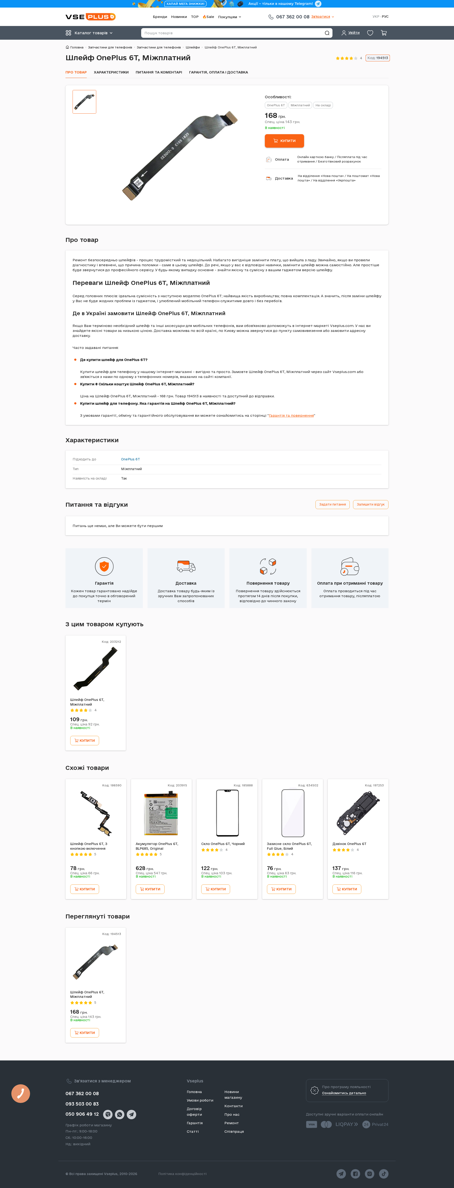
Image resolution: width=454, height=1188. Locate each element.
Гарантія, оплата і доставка (218, 72)
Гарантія (104, 583)
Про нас (232, 1114)
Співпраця (234, 1131)
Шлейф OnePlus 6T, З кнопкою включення (88, 846)
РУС (385, 16)
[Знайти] (327, 33)
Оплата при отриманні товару (350, 583)
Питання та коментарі (159, 72)
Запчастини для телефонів (110, 47)
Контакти (233, 1106)
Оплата (282, 159)
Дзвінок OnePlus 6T (349, 844)
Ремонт (231, 1123)
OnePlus (128, 459)
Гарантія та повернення (291, 415)
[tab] (84, 102)
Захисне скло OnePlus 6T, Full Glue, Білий (289, 846)
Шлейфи (193, 47)
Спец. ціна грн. (282, 122)
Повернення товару (268, 583)
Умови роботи (200, 1100)
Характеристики (111, 72)
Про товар (76, 72)
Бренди (160, 17)
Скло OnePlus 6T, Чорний (223, 844)
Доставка (284, 178)
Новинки (179, 17)
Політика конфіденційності (182, 1174)
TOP (195, 17)
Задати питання (332, 504)
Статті (193, 1131)
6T (137, 459)
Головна (76, 47)
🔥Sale (208, 17)
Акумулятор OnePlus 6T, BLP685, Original (157, 846)
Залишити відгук (371, 504)
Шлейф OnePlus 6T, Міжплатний (87, 702)
